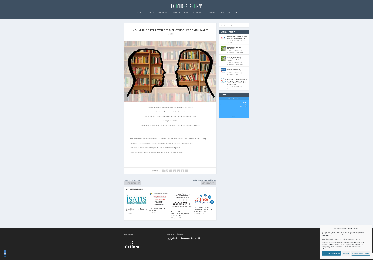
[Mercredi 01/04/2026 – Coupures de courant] (223, 70)
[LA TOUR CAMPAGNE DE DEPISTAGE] (159, 199)
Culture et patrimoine (158, 13)
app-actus (242, 40)
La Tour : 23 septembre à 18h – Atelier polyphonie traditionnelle (180, 213)
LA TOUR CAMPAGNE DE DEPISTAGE (157, 209)
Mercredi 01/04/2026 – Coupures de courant (234, 70)
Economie (211, 13)
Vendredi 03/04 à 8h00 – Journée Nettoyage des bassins (235, 59)
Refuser (346, 253)
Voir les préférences (360, 253)
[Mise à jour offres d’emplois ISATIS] (136, 199)
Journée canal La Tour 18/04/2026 (234, 48)
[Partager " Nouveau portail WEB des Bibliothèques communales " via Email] (182, 171)
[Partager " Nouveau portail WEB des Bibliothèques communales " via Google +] (171, 171)
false (233, 116)
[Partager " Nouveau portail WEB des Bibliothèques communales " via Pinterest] (175, 171)
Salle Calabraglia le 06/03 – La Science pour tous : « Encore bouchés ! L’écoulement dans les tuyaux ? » (237, 82)
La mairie (140, 13)
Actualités (236, 40)
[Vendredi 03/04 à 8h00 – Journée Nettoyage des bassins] (223, 58)
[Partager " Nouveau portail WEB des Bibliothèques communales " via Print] (186, 171)
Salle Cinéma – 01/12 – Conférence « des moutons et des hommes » (203, 209)
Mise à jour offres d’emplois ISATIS (136, 210)
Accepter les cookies (331, 253)
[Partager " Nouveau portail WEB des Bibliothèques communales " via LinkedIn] (179, 171)
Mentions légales (172, 238)
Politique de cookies (186, 238)
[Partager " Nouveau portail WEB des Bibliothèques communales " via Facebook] (163, 171)
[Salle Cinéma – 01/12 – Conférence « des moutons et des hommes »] (204, 199)
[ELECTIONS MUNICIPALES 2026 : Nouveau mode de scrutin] (223, 38)
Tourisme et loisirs (180, 13)
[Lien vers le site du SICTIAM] (131, 251)
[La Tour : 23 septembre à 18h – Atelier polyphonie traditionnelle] (181, 201)
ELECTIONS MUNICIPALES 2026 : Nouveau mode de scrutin (237, 38)
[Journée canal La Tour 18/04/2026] (223, 48)
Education (197, 13)
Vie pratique (225, 13)
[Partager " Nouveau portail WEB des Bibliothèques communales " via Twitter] (167, 171)
